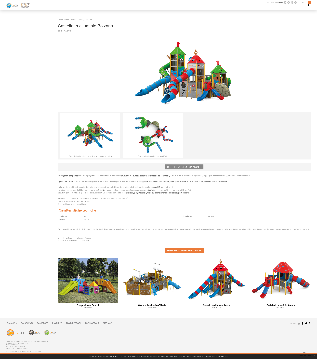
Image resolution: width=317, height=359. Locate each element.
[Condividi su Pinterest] (309, 323)
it (309, 3)
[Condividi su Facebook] (302, 323)
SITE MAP (107, 323)
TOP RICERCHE (92, 323)
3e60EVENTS (27, 323)
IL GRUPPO (57, 323)
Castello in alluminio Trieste (78, 240)
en (303, 3)
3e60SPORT (42, 323)
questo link (154, 356)
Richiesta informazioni (184, 167)
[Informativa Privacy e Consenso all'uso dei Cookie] (24, 351)
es (306, 3)
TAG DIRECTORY (73, 323)
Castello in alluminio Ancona (79, 238)
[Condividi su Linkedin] (299, 323)
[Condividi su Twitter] (306, 323)
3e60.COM (12, 323)
